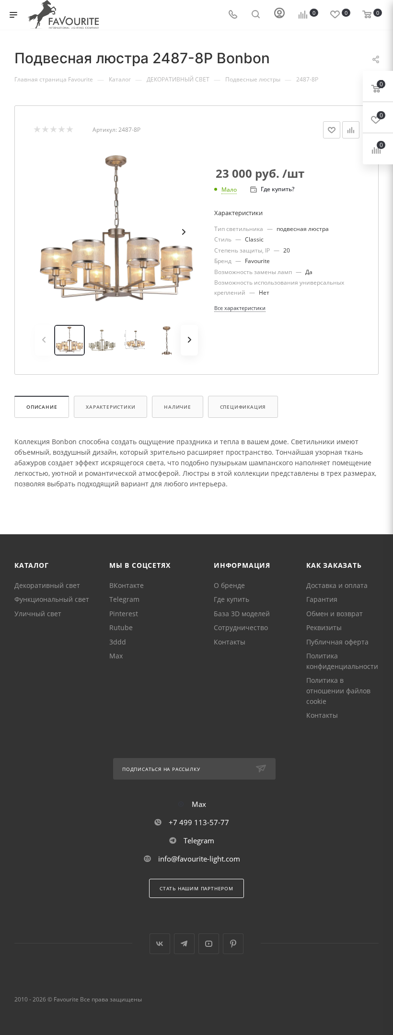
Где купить (231, 599)
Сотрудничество (241, 627)
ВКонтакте (126, 585)
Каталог (31, 565)
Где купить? (277, 189)
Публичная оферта (337, 641)
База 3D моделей (242, 613)
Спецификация (243, 406)
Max (116, 655)
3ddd (117, 641)
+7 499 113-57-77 (199, 822)
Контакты (229, 641)
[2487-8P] (116, 231)
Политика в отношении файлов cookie (338, 690)
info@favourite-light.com (199, 858)
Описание (41, 406)
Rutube (121, 627)
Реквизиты (324, 627)
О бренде (229, 585)
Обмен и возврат (334, 613)
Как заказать (334, 565)
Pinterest (123, 613)
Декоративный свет (47, 585)
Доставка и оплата (337, 585)
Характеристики (110, 406)
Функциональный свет (51, 599)
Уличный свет (37, 613)
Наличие (177, 406)
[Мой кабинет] (279, 15)
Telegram (124, 599)
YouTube (208, 943)
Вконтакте (160, 943)
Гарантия (321, 599)
